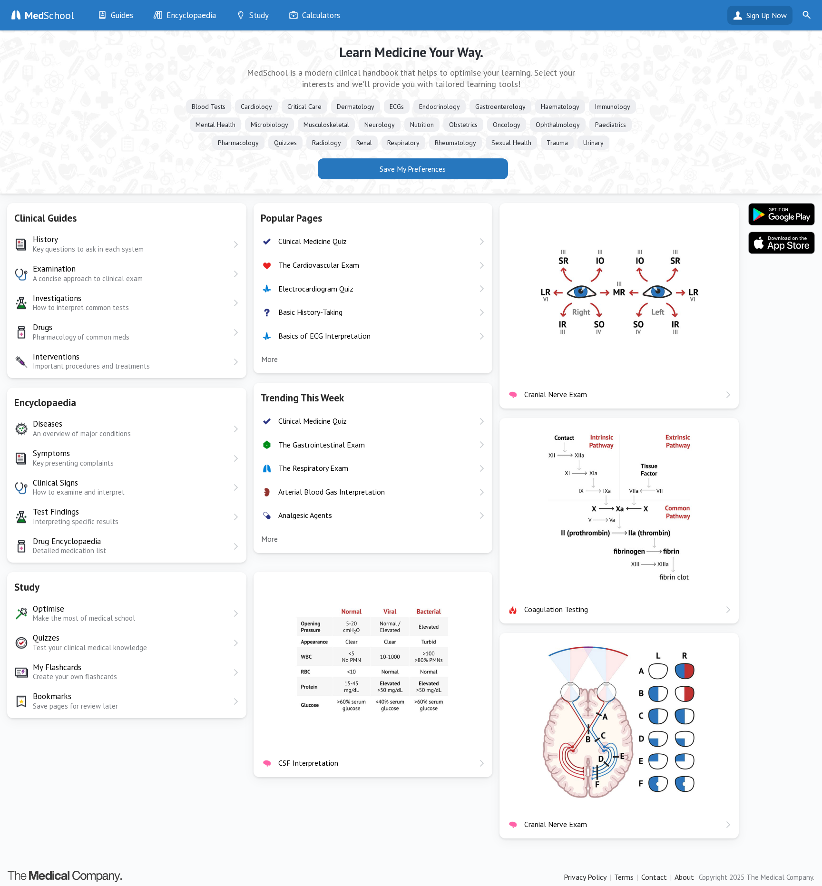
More (269, 359)
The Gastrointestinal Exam (321, 444)
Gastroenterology (500, 106)
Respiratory (403, 142)
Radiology (326, 142)
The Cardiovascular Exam (318, 265)
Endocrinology (439, 106)
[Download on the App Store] (781, 243)
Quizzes (285, 142)
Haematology (560, 106)
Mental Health (215, 124)
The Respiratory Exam (313, 468)
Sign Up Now (766, 15)
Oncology (506, 124)
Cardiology (256, 106)
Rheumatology (455, 142)
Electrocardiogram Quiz (315, 288)
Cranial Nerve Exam (555, 394)
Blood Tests (208, 106)
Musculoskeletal (326, 124)
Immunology (612, 106)
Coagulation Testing (556, 609)
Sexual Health (511, 142)
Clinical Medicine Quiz (312, 241)
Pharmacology (238, 142)
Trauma (557, 142)
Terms (624, 877)
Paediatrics (610, 124)
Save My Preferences (413, 169)
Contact (654, 877)
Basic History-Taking (310, 312)
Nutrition (422, 124)
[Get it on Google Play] (781, 214)
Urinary (593, 142)
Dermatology (355, 106)
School (49, 15)
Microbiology (269, 124)
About (684, 877)
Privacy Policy (585, 877)
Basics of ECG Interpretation (324, 336)
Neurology (379, 124)
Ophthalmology (558, 124)
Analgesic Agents (305, 515)
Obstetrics (463, 124)
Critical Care (304, 106)
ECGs (397, 106)
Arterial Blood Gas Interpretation (331, 492)
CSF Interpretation (308, 763)
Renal (364, 142)
